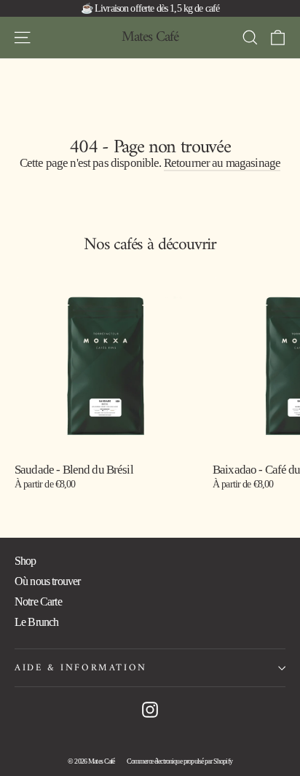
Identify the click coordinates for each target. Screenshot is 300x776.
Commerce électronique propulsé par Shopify (179, 761)
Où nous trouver (47, 581)
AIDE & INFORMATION (81, 667)
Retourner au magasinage (222, 163)
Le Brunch (36, 622)
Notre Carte (38, 601)
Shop (25, 560)
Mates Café (150, 37)
